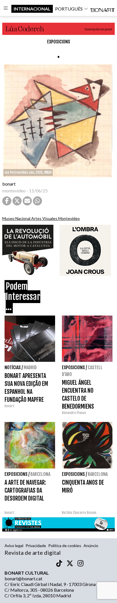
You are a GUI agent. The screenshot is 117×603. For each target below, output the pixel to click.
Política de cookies (64, 545)
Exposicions (58, 42)
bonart (9, 183)
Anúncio (90, 545)
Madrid (30, 367)
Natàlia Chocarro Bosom (79, 512)
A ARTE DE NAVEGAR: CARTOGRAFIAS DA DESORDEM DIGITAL (25, 490)
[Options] (5, 8)
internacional (32, 8)
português (69, 8)
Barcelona (40, 474)
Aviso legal (14, 545)
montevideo (14, 190)
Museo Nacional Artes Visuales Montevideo (41, 218)
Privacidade (36, 545)
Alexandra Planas (74, 413)
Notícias (13, 367)
